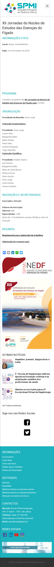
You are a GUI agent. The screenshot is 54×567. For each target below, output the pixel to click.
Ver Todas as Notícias (11, 405)
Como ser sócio (9, 463)
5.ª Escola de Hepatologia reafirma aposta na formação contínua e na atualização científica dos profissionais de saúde (32, 378)
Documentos (8, 457)
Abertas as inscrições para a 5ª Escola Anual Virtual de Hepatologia (33, 390)
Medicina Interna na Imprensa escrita (18, 489)
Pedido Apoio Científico (12, 467)
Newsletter (7, 486)
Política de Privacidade (12, 470)
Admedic (17, 201)
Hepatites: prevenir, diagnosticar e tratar (32, 360)
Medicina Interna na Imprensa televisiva (19, 492)
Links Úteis (7, 460)
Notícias (5, 482)
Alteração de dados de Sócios (15, 496)
